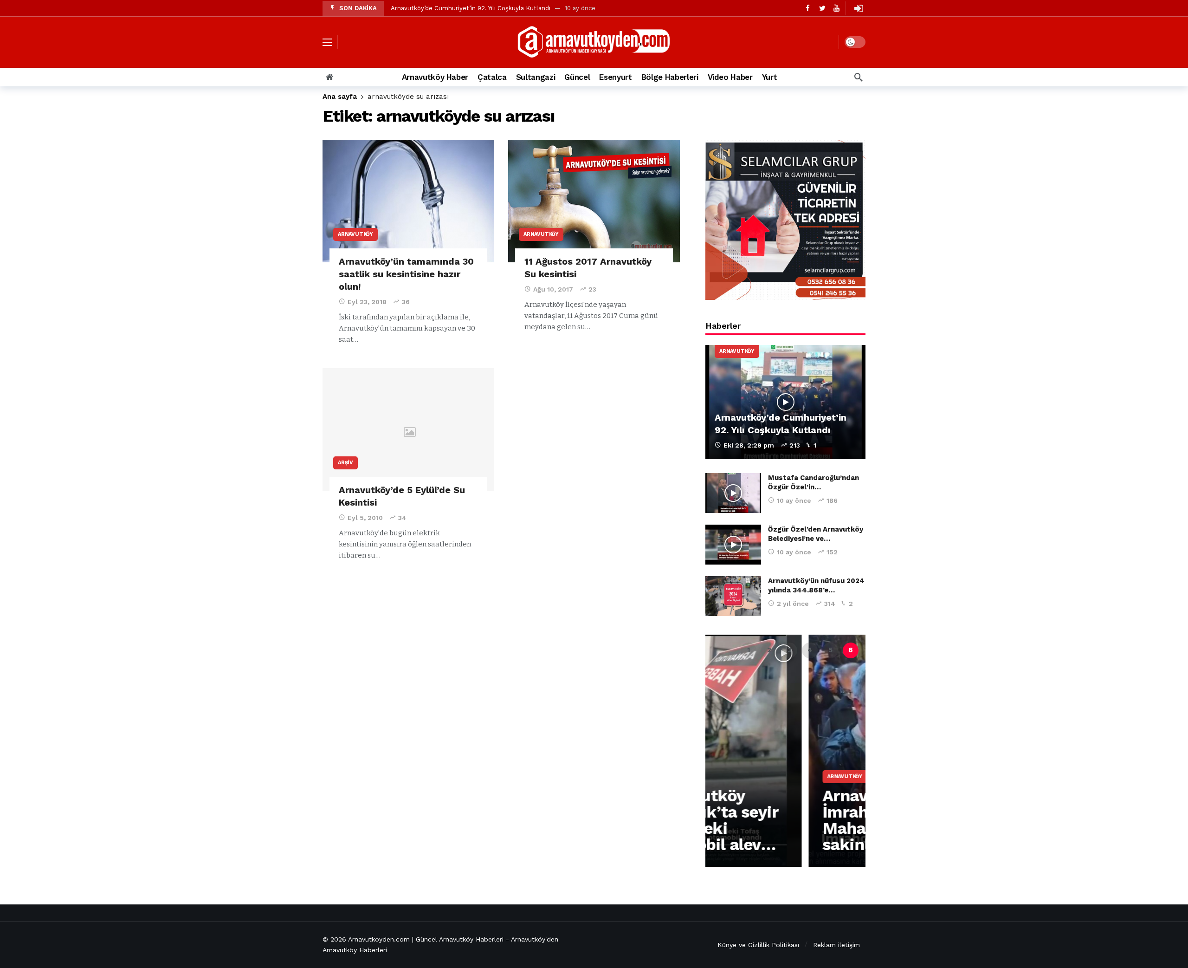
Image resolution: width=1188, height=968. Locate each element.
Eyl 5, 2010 (365, 517)
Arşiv (345, 463)
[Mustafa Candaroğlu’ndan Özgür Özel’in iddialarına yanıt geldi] (733, 493)
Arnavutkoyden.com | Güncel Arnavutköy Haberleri (426, 939)
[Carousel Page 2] (769, 650)
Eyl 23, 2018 (367, 301)
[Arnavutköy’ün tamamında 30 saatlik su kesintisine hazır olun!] (408, 201)
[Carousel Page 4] (810, 650)
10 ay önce (794, 500)
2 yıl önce (793, 603)
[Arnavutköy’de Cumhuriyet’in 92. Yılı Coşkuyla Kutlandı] (785, 402)
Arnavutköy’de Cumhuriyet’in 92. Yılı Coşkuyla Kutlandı (470, 8)
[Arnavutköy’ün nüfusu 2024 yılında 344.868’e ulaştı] (733, 596)
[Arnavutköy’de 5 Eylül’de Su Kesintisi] (408, 429)
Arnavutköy (355, 234)
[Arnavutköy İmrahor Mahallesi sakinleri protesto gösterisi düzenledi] (785, 751)
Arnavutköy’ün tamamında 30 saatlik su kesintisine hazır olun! (406, 274)
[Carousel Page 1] (748, 650)
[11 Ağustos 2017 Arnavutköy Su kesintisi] (594, 201)
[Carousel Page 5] (830, 650)
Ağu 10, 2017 (553, 289)
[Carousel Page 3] (789, 650)
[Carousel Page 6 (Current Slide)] (851, 650)
